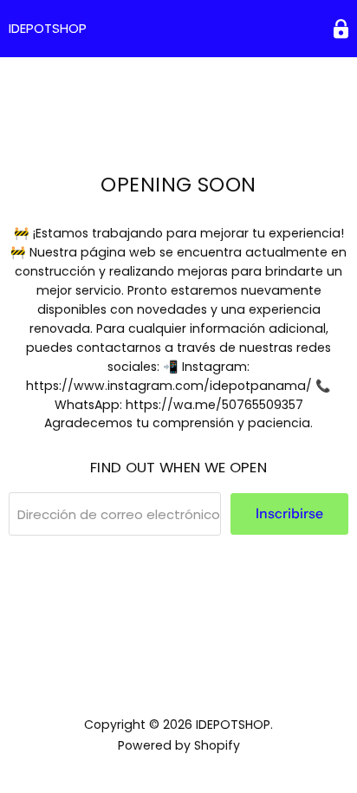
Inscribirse (289, 513)
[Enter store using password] (341, 29)
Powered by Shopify (179, 745)
